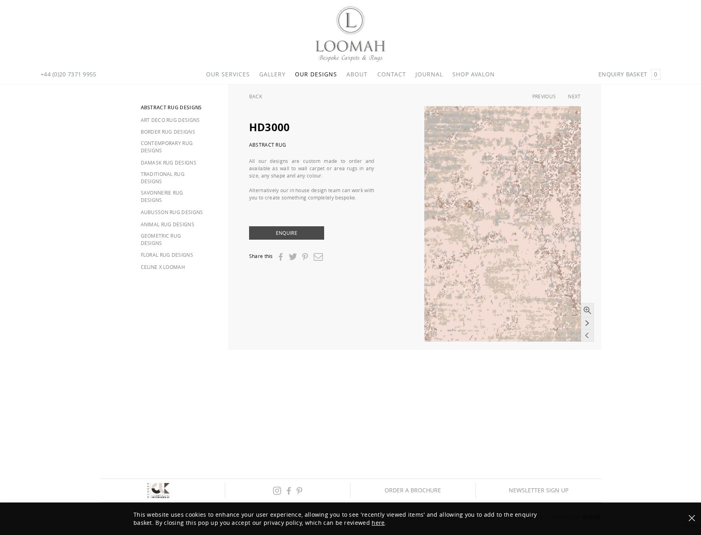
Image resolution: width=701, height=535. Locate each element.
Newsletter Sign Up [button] (538, 490)
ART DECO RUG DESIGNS (170, 120)
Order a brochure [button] (413, 490)
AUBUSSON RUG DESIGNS (172, 212)
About (357, 74)
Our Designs (316, 74)
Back (255, 96)
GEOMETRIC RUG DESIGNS (161, 239)
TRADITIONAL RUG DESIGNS (163, 177)
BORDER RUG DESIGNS (168, 131)
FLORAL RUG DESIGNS (167, 254)
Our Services (228, 74)
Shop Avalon (473, 74)
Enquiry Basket (627, 74)
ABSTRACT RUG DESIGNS (171, 107)
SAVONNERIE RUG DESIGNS (162, 196)
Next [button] (587, 323)
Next (574, 96)
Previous (544, 96)
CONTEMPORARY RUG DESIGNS (167, 147)
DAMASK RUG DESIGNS (168, 162)
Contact (391, 74)
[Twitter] (292, 256)
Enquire (286, 233)
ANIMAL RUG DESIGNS (167, 224)
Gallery (272, 74)
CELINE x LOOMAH (163, 267)
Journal (429, 74)
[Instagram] (277, 490)
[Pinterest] (305, 257)
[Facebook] (280, 257)
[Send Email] (318, 256)
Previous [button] (587, 335)
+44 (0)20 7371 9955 (69, 74)
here (378, 522)
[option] (502, 224)
